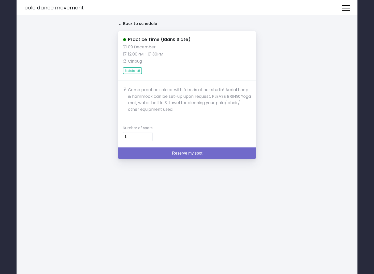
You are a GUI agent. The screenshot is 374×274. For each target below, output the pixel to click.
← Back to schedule (137, 23)
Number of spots (138, 127)
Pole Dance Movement (54, 7)
